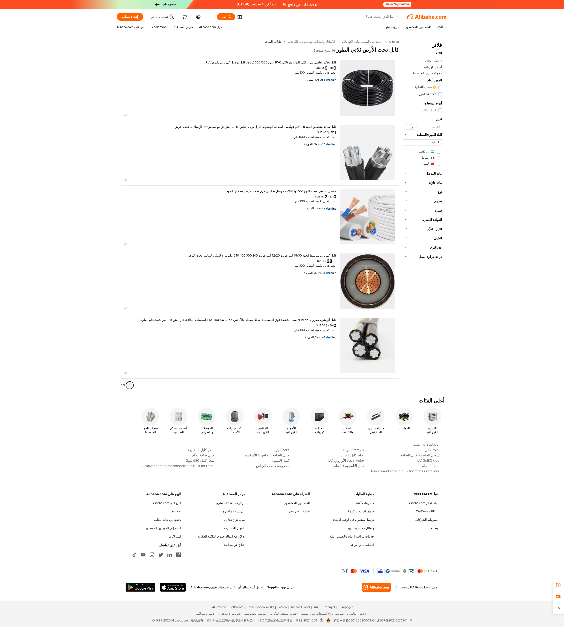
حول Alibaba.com (426, 493)
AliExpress (219, 607)
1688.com (236, 607)
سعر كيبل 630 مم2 (200, 460)
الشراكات (175, 536)
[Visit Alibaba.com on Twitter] (160, 554)
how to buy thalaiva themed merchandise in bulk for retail (178, 466)
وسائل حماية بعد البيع (360, 528)
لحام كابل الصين (352, 455)
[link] (558, 585)
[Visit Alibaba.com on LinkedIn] (169, 554)
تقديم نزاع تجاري (234, 519)
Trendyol (329, 607)
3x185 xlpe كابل (427, 460)
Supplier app (276, 587)
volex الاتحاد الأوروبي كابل (345, 460)
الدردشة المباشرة (234, 511)
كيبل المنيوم (280, 460)
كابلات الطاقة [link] (272, 41)
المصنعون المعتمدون (297, 503)
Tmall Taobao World (260, 607)
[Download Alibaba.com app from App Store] (173, 587)
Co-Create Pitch (427, 511)
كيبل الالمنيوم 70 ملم (349, 466)
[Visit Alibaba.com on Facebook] (178, 554)
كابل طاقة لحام (203, 455)
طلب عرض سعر (299, 511)
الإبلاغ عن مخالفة (234, 545)
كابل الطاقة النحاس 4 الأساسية (266, 455)
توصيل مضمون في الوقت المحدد (353, 519)
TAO (316, 607)
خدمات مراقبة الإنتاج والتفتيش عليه (352, 536)
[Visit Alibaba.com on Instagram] (152, 554)
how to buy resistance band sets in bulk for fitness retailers (403, 471)
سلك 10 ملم (430, 466)
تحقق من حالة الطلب (167, 519)
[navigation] (423, 215)
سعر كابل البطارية (201, 450)
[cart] (184, 17)
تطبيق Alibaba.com (204, 587)
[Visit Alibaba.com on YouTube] (143, 554)
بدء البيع (176, 511)
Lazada (282, 607)
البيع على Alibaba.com (166, 503)
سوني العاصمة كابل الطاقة (419, 455)
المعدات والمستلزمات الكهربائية (362, 41)
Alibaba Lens (421, 587)
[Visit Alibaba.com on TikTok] (134, 554)
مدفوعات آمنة (365, 503)
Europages (346, 607)
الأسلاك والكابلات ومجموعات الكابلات (311, 41)
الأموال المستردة (234, 528)
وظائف (433, 528)
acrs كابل (282, 450)
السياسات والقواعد (362, 545)
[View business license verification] (322, 620)
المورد (310, 79)
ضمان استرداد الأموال (360, 511)
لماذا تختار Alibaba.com (423, 503)
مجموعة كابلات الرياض (272, 466)
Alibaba (394, 41)
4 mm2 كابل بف (352, 450)
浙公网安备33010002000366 (354, 620)
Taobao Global (300, 607)
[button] (239, 16)
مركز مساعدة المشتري (230, 503)
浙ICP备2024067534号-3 (394, 620)
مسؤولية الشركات (426, 519)
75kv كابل (432, 450)
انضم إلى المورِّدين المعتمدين (163, 528)
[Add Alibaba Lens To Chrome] (376, 587)
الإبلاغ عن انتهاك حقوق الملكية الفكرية (221, 536)
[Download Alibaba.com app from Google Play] (140, 587)
